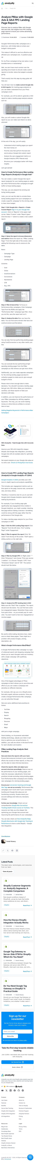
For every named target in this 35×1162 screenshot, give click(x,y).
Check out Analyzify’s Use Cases (22, 462)
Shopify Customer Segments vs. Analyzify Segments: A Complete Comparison (17, 888)
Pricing (21, 1116)
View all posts (7, 871)
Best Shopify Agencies (7, 1133)
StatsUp (3, 1140)
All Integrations (5, 1116)
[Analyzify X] (6, 1090)
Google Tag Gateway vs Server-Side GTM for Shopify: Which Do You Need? (17, 954)
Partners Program (24, 1111)
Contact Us (22, 1103)
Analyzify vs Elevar (6, 1145)
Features (3, 1103)
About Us (21, 1100)
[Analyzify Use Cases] (17, 431)
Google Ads (13, 8)
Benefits (3, 1105)
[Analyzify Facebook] (15, 1090)
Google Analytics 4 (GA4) (9, 480)
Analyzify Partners (24, 1113)
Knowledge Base (6, 1131)
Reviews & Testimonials (25, 1108)
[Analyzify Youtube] (2, 1090)
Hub (6, 8)
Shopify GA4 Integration (8, 1111)
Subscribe (10, 1036)
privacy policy (23, 1040)
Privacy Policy (23, 1126)
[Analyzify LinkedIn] (11, 1090)
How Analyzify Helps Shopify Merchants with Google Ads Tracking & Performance (17, 821)
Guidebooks (4, 1129)
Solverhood (8, 1159)
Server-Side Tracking (7, 1108)
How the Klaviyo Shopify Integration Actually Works (15, 921)
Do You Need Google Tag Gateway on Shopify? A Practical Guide (15, 988)
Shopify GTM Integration (8, 1113)
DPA (20, 1131)
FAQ (20, 1119)
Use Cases (4, 1100)
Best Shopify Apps (6, 1138)
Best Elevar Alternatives (8, 1147)
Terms (20, 1129)
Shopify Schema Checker (8, 1143)
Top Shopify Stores (6, 1136)
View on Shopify (23, 1105)
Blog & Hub (4, 1126)
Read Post (26, 905)
